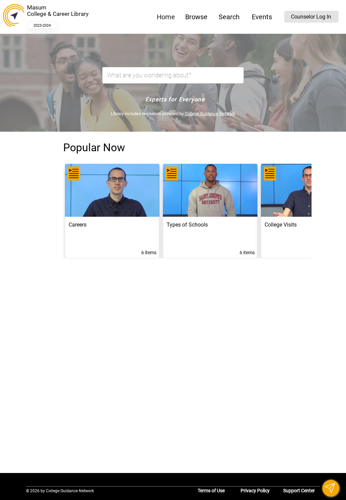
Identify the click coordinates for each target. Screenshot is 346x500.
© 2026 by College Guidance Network (60, 491)
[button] (196, 17)
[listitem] (112, 211)
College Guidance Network (210, 113)
